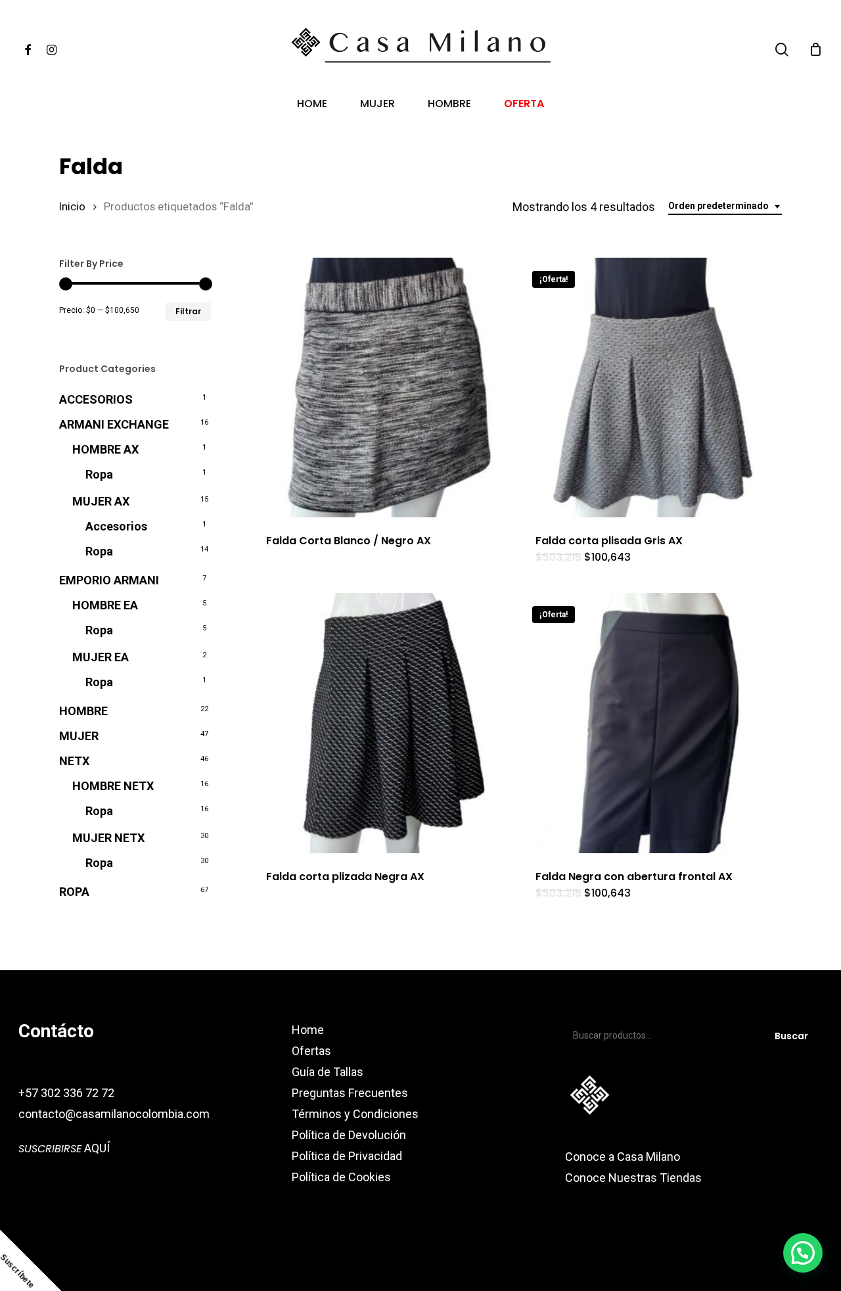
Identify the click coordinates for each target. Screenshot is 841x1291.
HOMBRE (83, 711)
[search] (782, 50)
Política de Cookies (341, 1177)
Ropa (99, 474)
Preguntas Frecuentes (350, 1093)
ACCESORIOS (96, 399)
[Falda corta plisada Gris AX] (649, 387)
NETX (74, 761)
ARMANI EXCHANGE (114, 424)
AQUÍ (64, 1148)
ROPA (74, 892)
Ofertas (311, 1051)
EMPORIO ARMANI (109, 580)
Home (308, 1030)
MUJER (79, 736)
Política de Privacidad (347, 1156)
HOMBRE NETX (113, 786)
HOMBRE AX (105, 449)
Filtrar (188, 311)
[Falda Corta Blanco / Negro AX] (379, 387)
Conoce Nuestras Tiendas (634, 1178)
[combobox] (725, 206)
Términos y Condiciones (355, 1114)
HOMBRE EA (105, 605)
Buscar (791, 1036)
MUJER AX (100, 501)
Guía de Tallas (327, 1072)
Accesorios (116, 526)
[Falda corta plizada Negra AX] (379, 723)
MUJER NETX (108, 838)
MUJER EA (100, 657)
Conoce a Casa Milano (622, 1156)
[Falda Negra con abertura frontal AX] (649, 723)
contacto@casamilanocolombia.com (114, 1114)
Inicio (72, 206)
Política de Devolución (349, 1135)
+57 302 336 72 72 (66, 1093)
